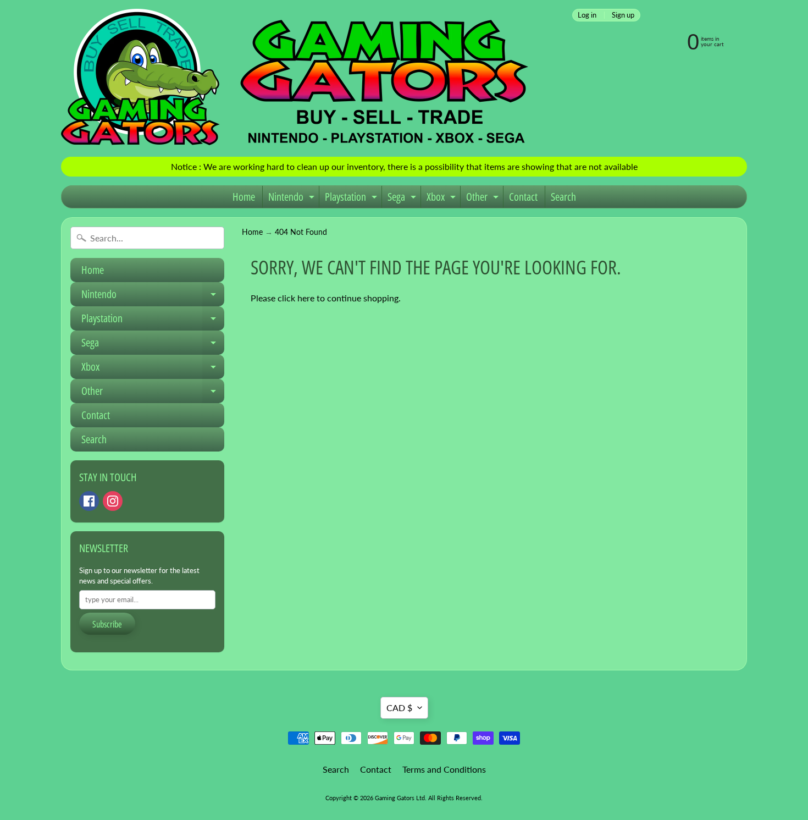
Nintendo (292, 198)
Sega (403, 198)
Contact (523, 196)
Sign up (623, 15)
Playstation (352, 198)
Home (244, 196)
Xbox (442, 198)
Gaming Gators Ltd (400, 797)
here (305, 298)
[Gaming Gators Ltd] (294, 78)
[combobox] (147, 238)
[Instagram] (113, 501)
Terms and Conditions (444, 769)
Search (563, 196)
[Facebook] (89, 501)
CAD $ (399, 707)
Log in (587, 15)
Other (483, 198)
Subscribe (107, 624)
